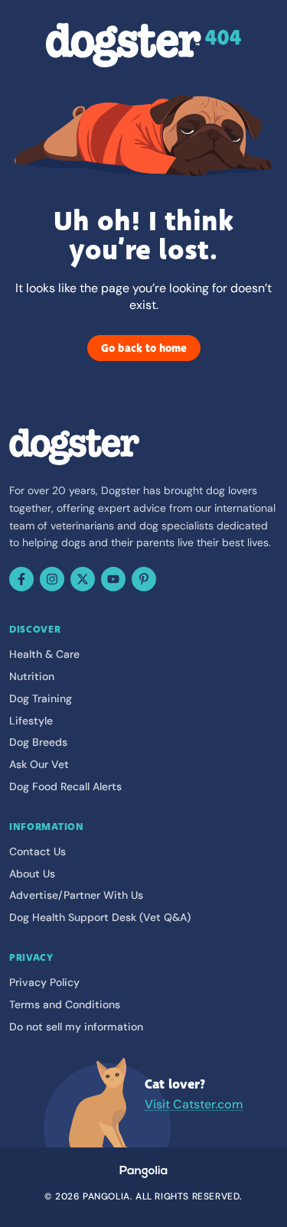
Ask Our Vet (39, 764)
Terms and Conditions (64, 1004)
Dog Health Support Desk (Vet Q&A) (100, 917)
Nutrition (31, 676)
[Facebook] (21, 579)
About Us (32, 873)
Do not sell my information (76, 1026)
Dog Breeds (38, 742)
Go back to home (144, 348)
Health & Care (44, 654)
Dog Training (40, 698)
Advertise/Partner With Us (76, 895)
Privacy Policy (44, 982)
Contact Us (37, 851)
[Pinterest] (144, 579)
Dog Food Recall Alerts (65, 786)
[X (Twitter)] (82, 579)
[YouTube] (113, 579)
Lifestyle (31, 720)
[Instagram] (52, 579)
